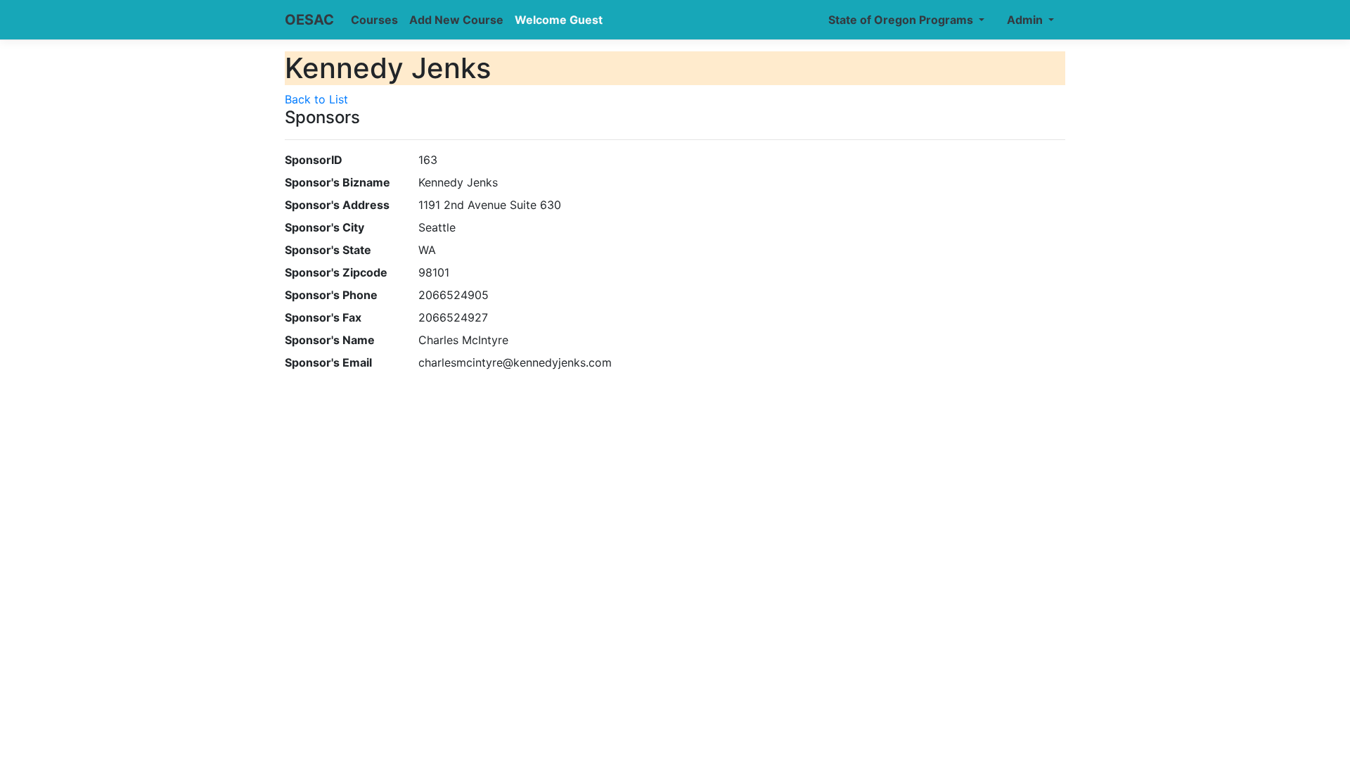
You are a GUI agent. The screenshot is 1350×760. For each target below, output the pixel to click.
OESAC (309, 19)
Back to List (316, 99)
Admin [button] (1026, 20)
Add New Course (456, 20)
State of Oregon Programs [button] (902, 20)
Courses (374, 20)
